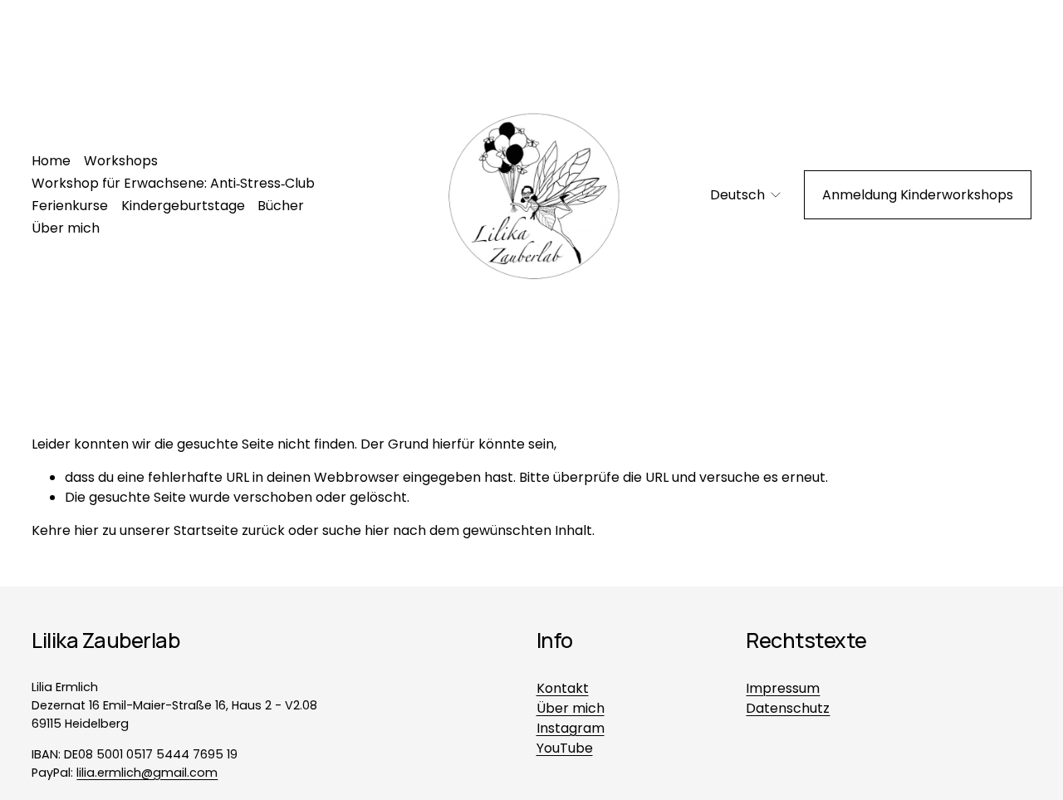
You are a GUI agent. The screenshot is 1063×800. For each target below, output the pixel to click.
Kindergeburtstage (183, 205)
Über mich (66, 228)
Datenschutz (788, 708)
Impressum (783, 688)
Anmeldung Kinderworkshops (917, 194)
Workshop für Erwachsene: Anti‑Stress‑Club (173, 183)
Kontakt (562, 688)
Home (51, 160)
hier (86, 530)
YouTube (564, 748)
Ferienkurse (70, 205)
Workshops (121, 160)
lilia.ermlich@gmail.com (147, 772)
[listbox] (735, 195)
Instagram (570, 728)
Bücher (280, 205)
